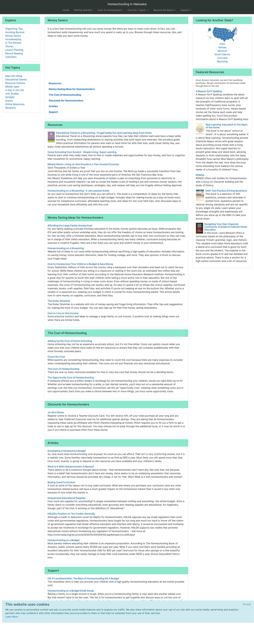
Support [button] (185, 10)
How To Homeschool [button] (109, 10)
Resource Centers (15, 83)
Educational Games (16, 79)
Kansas (222, 47)
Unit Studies (12, 93)
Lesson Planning (14, 49)
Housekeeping (13, 39)
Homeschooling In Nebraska (127, 4)
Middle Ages (12, 86)
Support (53, 111)
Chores (9, 46)
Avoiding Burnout (14, 32)
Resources (55, 83)
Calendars (10, 56)
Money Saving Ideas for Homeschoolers (72, 89)
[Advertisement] (116, 59)
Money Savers (13, 35)
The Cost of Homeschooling (65, 94)
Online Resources (14, 104)
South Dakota (222, 54)
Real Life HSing (13, 75)
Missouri (222, 50)
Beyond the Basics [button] (164, 10)
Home (66, 10)
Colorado (222, 57)
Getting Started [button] (82, 10)
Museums (10, 107)
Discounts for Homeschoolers (66, 100)
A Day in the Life (14, 90)
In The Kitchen (13, 42)
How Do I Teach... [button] (137, 10)
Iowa (222, 43)
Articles (53, 106)
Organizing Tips (14, 28)
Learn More (11, 616)
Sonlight (9, 97)
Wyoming (222, 61)
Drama (9, 100)
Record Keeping (14, 53)
